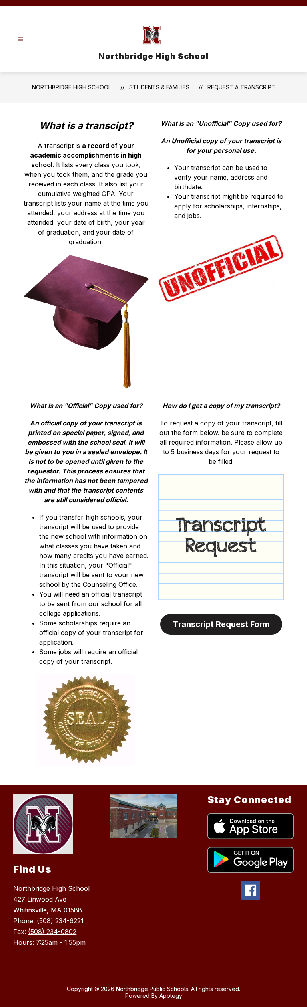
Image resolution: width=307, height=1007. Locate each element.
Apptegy (170, 995)
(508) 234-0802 (52, 932)
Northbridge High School (71, 87)
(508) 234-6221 (60, 921)
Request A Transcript (241, 87)
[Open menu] (20, 39)
